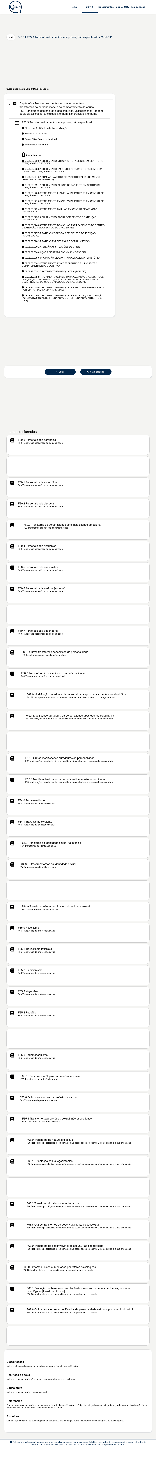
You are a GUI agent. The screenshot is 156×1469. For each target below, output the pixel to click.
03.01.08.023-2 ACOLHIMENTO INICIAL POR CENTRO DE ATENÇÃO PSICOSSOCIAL (59, 218)
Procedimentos (106, 6)
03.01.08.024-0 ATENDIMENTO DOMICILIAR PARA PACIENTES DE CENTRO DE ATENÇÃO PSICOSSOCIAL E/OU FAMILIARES (63, 226)
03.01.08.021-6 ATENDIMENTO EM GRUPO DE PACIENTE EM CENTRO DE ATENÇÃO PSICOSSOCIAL (63, 202)
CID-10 (89, 6)
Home (74, 6)
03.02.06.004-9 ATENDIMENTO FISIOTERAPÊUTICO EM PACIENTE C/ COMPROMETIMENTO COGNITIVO (60, 264)
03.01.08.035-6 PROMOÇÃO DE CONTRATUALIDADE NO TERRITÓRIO (62, 257)
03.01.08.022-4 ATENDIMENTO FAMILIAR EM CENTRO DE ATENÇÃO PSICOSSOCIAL (59, 210)
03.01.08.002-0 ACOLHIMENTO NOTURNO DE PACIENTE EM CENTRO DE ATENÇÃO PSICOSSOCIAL (62, 162)
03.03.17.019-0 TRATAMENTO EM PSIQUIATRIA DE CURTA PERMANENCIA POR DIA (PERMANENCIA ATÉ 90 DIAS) (63, 288)
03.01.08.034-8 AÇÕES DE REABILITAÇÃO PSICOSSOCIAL (55, 252)
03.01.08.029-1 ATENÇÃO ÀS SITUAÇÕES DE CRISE (52, 246)
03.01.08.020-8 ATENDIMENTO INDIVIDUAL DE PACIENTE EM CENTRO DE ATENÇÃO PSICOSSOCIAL (63, 194)
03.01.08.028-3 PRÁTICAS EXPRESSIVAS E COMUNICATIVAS (57, 241)
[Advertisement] (78, 64)
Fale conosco (138, 6)
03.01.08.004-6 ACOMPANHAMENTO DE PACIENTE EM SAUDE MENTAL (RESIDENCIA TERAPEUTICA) (61, 178)
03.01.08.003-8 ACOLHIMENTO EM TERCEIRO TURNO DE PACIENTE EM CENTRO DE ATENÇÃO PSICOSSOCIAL (62, 170)
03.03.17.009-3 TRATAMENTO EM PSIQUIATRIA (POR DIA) (55, 271)
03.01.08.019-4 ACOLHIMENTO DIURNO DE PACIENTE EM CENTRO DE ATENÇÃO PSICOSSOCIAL (61, 186)
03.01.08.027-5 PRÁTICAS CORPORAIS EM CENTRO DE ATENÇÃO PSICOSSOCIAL (59, 234)
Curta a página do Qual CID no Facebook (27, 88)
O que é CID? (122, 6)
